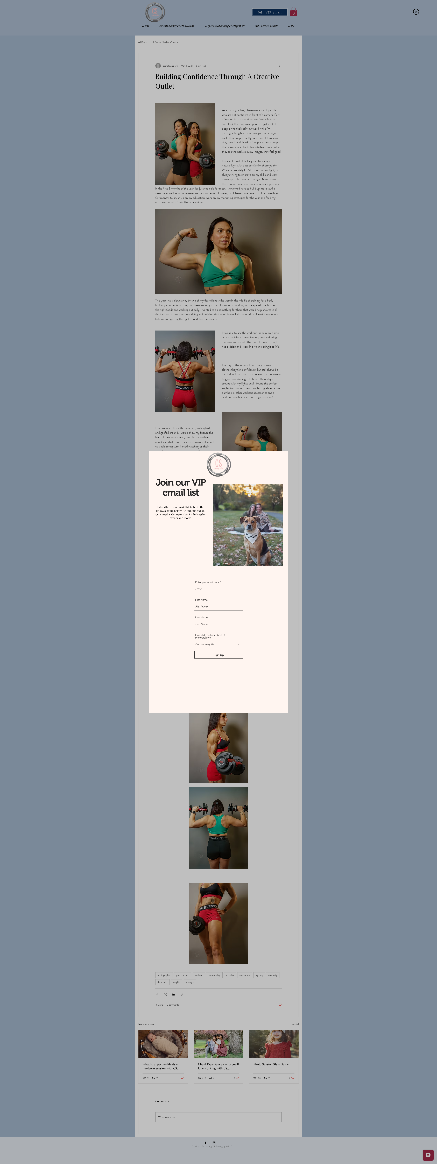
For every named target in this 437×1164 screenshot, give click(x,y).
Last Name (201, 617)
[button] (416, 12)
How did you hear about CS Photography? (210, 636)
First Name (201, 600)
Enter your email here (207, 582)
